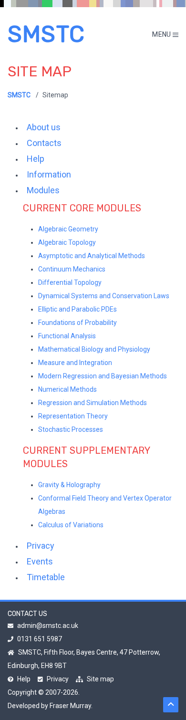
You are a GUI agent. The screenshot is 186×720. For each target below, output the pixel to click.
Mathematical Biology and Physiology (94, 349)
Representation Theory (73, 416)
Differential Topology (70, 282)
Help (35, 159)
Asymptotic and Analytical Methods (91, 256)
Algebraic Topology (67, 242)
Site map (100, 679)
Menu (162, 34)
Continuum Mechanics (71, 269)
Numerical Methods (67, 389)
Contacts (44, 143)
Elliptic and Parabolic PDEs (77, 309)
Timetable (46, 577)
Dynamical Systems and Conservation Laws (103, 296)
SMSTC (46, 34)
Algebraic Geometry (68, 229)
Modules (43, 190)
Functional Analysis (67, 336)
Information (49, 174)
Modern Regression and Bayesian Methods (102, 376)
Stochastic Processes (70, 429)
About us (44, 127)
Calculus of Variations (70, 525)
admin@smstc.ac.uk (47, 625)
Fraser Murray (70, 706)
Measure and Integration (75, 362)
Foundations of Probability (77, 322)
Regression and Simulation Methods (92, 403)
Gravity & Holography (69, 485)
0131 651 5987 (39, 639)
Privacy (40, 546)
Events (40, 561)
